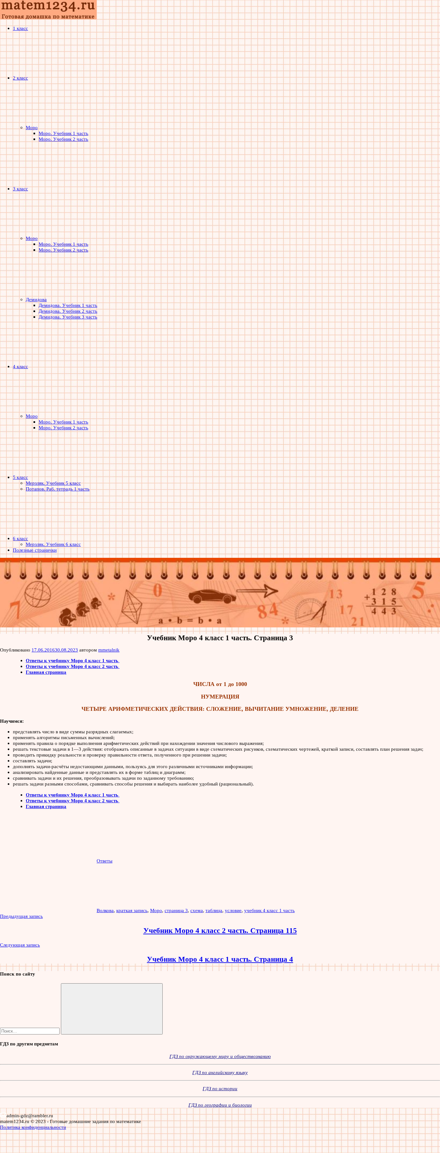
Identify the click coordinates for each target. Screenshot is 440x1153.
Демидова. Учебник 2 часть (68, 311)
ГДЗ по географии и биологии (220, 1105)
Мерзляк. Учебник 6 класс (53, 544)
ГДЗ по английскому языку (220, 1072)
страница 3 (176, 910)
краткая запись (132, 910)
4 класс (20, 366)
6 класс (20, 538)
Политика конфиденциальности (33, 1127)
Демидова (36, 299)
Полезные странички (35, 550)
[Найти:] (30, 1031)
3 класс (20, 188)
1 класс (20, 28)
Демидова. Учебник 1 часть (68, 305)
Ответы (104, 860)
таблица (214, 910)
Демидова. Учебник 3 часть (68, 316)
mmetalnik (109, 650)
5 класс (20, 477)
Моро (32, 127)
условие (233, 910)
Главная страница (46, 672)
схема (196, 910)
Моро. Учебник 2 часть (63, 139)
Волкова (105, 910)
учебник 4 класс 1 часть (269, 910)
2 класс (20, 78)
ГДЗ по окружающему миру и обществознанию (220, 1056)
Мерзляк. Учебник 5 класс (53, 483)
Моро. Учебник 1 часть (63, 133)
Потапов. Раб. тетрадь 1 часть (58, 488)
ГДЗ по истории (220, 1088)
